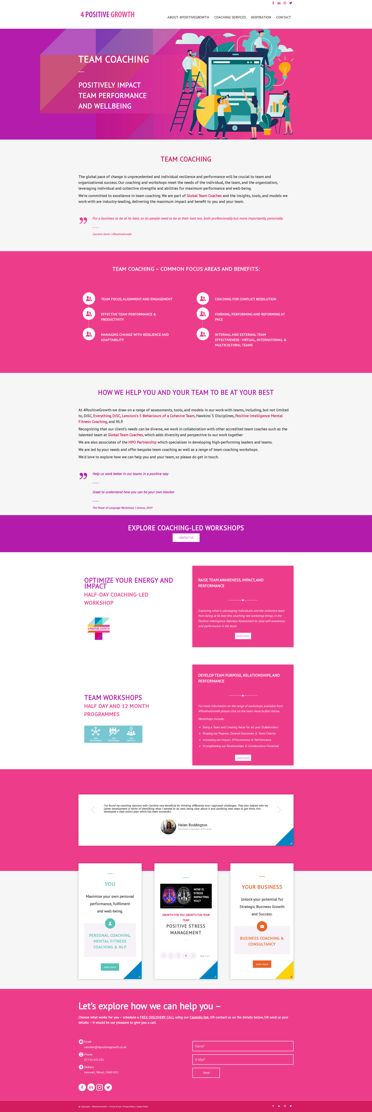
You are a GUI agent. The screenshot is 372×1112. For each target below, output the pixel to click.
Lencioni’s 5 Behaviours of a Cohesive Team (158, 415)
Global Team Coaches (204, 195)
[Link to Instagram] (285, 3)
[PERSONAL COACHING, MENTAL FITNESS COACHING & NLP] (110, 923)
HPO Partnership (142, 442)
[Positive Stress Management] (186, 896)
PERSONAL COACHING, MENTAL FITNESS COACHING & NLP (110, 941)
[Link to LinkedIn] (279, 3)
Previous (93, 810)
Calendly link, (199, 1017)
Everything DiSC (106, 415)
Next (279, 810)
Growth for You (173, 915)
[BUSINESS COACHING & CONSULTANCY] (262, 926)
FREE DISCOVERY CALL (157, 1017)
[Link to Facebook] (273, 3)
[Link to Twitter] (291, 3)
